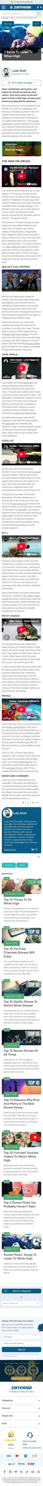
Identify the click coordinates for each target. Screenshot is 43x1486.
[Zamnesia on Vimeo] (16, 1472)
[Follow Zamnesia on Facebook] (4, 1471)
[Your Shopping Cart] (41, 7)
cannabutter (10, 423)
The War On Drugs (25, 206)
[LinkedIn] (33, 849)
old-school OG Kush (14, 768)
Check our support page (32, 1447)
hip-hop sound (34, 472)
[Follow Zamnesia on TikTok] (27, 1471)
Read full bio (10, 849)
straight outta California (16, 727)
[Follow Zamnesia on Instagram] (10, 1471)
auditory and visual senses (25, 413)
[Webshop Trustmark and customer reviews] (31, 1464)
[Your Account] (38, 7)
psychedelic (28, 382)
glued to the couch (19, 503)
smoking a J (28, 108)
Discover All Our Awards (21, 1378)
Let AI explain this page (21, 83)
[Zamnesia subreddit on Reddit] (32, 1471)
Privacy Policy (35, 1354)
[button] (6, 72)
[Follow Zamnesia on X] (21, 1471)
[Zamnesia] (20, 7)
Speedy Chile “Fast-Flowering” (16, 334)
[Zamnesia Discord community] (38, 1471)
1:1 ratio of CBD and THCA (14, 247)
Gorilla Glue (22, 509)
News (22, 865)
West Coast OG (26, 762)
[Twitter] (36, 849)
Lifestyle (8, 865)
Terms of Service (8, 1356)
